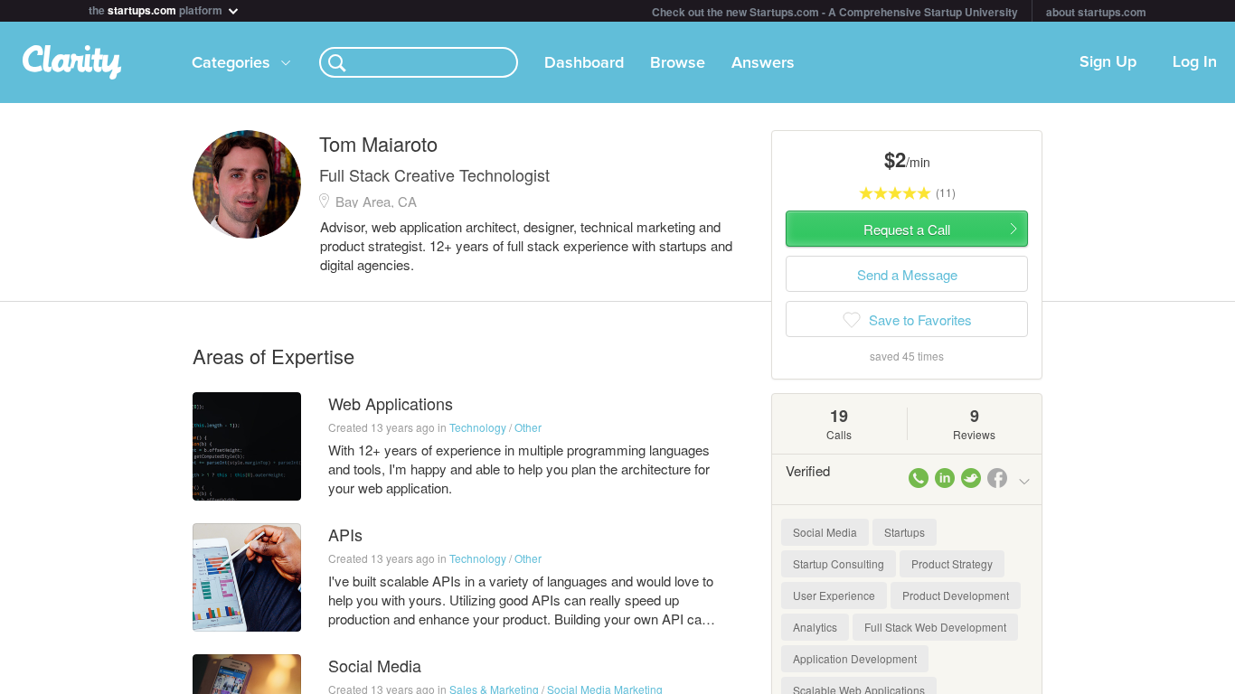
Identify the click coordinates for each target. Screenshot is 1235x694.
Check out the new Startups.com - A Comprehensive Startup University (835, 12)
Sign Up (1107, 62)
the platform (157, 8)
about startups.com (1096, 12)
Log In (1195, 62)
